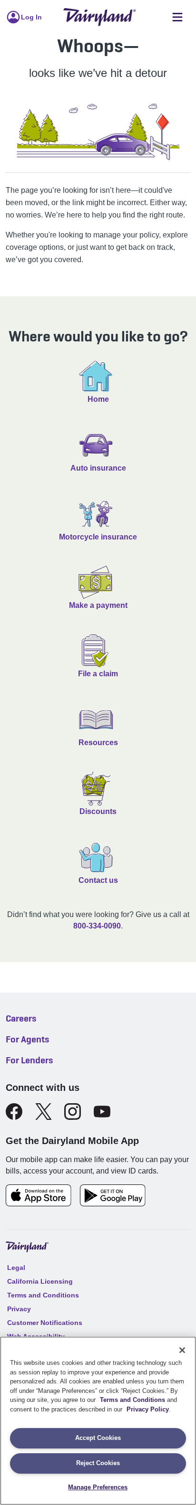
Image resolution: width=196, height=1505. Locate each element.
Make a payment (98, 605)
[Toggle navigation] (177, 17)
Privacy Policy (148, 1409)
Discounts (98, 811)
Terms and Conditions (132, 1399)
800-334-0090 (97, 926)
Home (98, 399)
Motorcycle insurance (98, 537)
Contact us (98, 880)
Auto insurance (98, 468)
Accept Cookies (98, 1437)
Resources (98, 742)
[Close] (182, 1350)
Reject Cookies (98, 1463)
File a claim (98, 674)
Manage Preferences (97, 1487)
